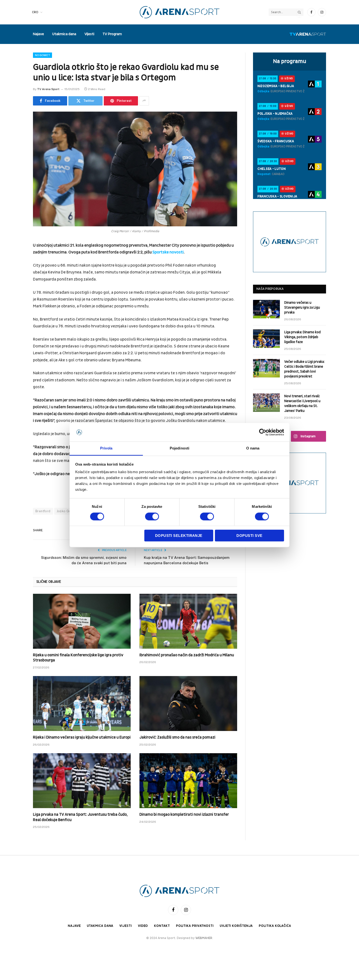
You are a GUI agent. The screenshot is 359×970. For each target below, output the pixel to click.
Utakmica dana (64, 34)
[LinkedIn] (16, 283)
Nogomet (42, 55)
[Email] (16, 308)
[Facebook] (16, 258)
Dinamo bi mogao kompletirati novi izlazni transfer (184, 814)
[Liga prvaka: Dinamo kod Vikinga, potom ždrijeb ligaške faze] (266, 338)
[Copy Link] (16, 333)
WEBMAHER (203, 938)
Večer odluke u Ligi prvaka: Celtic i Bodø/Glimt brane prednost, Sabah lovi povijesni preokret (304, 369)
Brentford (43, 511)
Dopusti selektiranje (178, 536)
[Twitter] (16, 271)
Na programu (289, 61)
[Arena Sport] (180, 12)
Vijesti (89, 34)
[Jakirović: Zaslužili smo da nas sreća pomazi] (188, 703)
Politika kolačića (275, 926)
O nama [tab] (253, 448)
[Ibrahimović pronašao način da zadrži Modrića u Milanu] (188, 621)
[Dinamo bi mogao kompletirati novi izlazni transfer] (188, 780)
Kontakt (162, 926)
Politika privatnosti (195, 926)
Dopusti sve (249, 536)
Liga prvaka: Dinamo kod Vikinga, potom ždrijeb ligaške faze (302, 337)
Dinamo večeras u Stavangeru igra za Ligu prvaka (302, 307)
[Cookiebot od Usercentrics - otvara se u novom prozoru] (262, 432)
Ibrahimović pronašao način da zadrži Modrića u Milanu (186, 655)
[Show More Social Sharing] (144, 100)
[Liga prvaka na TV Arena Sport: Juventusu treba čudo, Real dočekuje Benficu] (82, 780)
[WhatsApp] (16, 320)
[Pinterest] (16, 296)
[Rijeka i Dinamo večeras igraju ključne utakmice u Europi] (82, 703)
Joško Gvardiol (68, 511)
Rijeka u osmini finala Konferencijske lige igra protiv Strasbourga (78, 658)
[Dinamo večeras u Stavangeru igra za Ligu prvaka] (266, 309)
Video (143, 926)
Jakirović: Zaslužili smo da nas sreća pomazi (177, 737)
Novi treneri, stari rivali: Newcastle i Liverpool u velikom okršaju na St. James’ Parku (302, 403)
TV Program (112, 34)
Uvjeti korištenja (236, 926)
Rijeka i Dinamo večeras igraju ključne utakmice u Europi (82, 737)
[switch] (152, 516)
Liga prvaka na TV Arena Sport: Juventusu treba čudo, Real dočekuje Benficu (80, 817)
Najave (38, 34)
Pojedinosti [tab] (179, 448)
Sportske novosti (168, 252)
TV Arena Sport (48, 89)
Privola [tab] (106, 448)
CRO (35, 12)
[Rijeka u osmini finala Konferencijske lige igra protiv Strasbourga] (82, 621)
